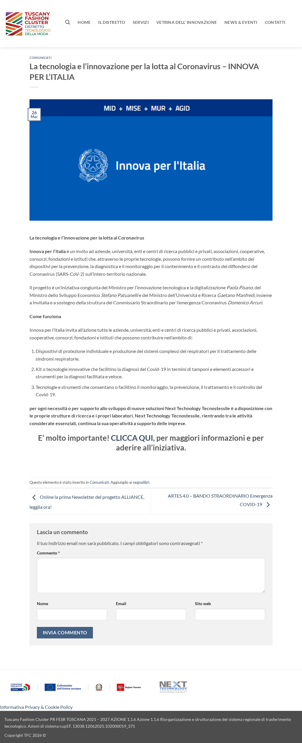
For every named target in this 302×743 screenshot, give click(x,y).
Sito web (203, 603)
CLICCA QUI (132, 437)
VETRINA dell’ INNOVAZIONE (186, 22)
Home (84, 22)
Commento (48, 552)
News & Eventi (240, 22)
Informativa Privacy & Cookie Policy (36, 707)
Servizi (141, 22)
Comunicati (40, 58)
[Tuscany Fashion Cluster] (30, 23)
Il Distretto (111, 22)
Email (121, 603)
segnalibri (141, 482)
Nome (42, 603)
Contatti (275, 22)
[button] (67, 22)
